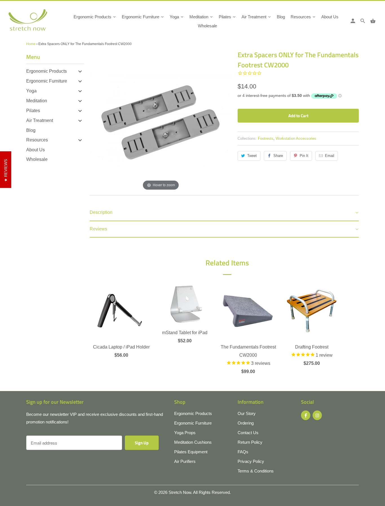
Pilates (33, 110)
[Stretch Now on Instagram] (317, 415)
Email (329, 156)
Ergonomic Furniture (46, 81)
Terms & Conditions (256, 471)
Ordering (246, 423)
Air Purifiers (185, 461)
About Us (35, 149)
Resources (37, 139)
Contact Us (248, 432)
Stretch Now (180, 492)
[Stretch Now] (37, 21)
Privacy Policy (251, 461)
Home (31, 44)
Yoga (31, 90)
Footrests (265, 138)
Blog (31, 130)
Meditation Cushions (193, 442)
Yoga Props (185, 432)
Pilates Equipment (190, 451)
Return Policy (250, 442)
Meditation (36, 100)
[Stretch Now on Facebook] (305, 415)
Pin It (304, 156)
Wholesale (37, 159)
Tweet (252, 156)
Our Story (247, 413)
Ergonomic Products (46, 71)
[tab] (224, 213)
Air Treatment (39, 120)
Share (278, 156)
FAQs (243, 451)
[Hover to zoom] (161, 120)
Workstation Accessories (296, 138)
